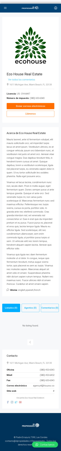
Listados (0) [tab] (11, 308)
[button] (45, 444)
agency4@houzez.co (43, 385)
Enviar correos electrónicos (30, 106)
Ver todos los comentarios (21, 79)
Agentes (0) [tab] (30, 308)
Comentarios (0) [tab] (49, 308)
